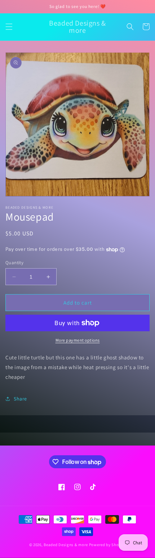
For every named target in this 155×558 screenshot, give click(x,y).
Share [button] (20, 398)
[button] (9, 27)
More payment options (78, 340)
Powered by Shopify (107, 544)
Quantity (14, 263)
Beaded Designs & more (66, 544)
